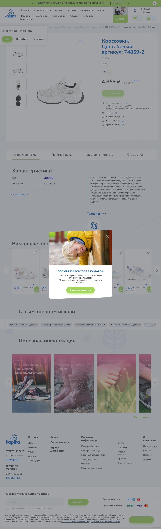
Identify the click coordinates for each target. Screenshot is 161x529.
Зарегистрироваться (80, 290)
